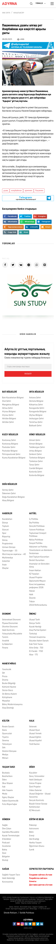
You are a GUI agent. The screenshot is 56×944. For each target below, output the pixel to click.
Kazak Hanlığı (35, 627)
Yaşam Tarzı (8, 767)
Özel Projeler (35, 787)
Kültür (5, 721)
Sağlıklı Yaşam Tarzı (11, 875)
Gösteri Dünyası (9, 751)
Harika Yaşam (35, 843)
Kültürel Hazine (9, 687)
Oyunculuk (7, 734)
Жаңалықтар (18, 13)
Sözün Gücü (7, 690)
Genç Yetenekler (36, 776)
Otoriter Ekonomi (10, 627)
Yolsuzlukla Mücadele (12, 634)
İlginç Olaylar (8, 797)
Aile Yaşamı (7, 790)
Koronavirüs (7, 882)
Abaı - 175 (33, 655)
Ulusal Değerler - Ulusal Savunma (40, 795)
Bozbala (6, 773)
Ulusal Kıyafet (35, 741)
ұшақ (5, 191)
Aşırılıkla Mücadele (10, 832)
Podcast (6, 843)
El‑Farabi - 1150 (36, 651)
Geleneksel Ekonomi (11, 620)
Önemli (32, 598)
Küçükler (33, 773)
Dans (4, 730)
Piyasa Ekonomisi (10, 623)
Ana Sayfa (6, 13)
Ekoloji (5, 860)
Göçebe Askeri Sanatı (39, 641)
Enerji (31, 836)
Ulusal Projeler (35, 578)
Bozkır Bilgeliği (8, 683)
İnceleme (6, 846)
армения (28, 191)
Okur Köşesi (7, 783)
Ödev (4, 780)
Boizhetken (7, 776)
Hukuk (32, 591)
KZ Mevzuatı (34, 810)
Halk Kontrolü (8, 630)
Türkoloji (33, 634)
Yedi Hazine (34, 744)
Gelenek (33, 727)
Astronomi (34, 829)
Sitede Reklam (10, 913)
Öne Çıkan (6, 829)
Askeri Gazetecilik (10, 801)
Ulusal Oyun (34, 730)
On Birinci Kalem (9, 694)
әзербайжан (16, 191)
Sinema (5, 741)
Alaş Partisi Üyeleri (37, 630)
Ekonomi (6, 614)
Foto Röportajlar (9, 804)
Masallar (6, 701)
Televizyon (7, 744)
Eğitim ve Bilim (36, 819)
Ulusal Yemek (35, 734)
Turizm (5, 637)
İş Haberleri (7, 644)
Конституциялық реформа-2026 (37, 586)
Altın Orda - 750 (36, 648)
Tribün (32, 602)
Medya (5, 755)
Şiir (3, 673)
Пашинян (39, 191)
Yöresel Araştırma (37, 637)
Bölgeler (6, 857)
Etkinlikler (6, 839)
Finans (5, 648)
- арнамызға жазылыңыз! (25, 198)
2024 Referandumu (38, 605)
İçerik (31, 850)
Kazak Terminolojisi (10, 836)
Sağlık (5, 825)
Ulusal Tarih (34, 620)
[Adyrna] (13, 3)
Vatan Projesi (35, 783)
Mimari (5, 758)
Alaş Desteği (8, 708)
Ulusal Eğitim (35, 737)
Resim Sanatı (8, 727)
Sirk (3, 748)
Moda (4, 794)
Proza (4, 677)
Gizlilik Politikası (27, 913)
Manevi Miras (9, 664)
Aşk (3, 787)
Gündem (6, 819)
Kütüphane (7, 697)
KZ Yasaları (34, 574)
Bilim (31, 832)
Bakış (4, 850)
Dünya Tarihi (34, 623)
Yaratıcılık (6, 669)
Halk (31, 595)
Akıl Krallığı (34, 839)
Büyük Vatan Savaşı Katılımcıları (38, 805)
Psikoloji (32, 825)
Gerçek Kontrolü (36, 800)
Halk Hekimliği (8, 878)
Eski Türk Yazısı (36, 644)
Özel (4, 853)
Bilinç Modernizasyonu (12, 704)
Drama (5, 680)
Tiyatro (5, 737)
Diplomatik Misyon (37, 581)
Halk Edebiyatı (35, 780)
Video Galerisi (35, 790)
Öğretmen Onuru (36, 846)
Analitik (5, 641)
